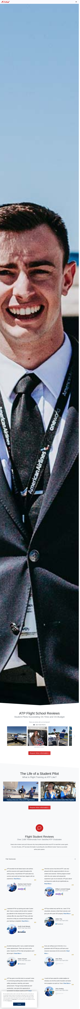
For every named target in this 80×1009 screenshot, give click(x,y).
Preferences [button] (9, 1000)
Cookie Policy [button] (14, 999)
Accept (19, 1004)
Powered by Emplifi (39, 747)
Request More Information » (39, 753)
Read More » (17, 878)
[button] (76, 2)
